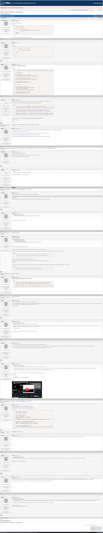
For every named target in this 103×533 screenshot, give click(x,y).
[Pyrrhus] (6, 241)
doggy (2, 42)
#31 (12, 277)
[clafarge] (6, 103)
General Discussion (12, 522)
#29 (12, 213)
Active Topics (74, 10)
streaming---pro (4, 20)
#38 (12, 455)
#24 (12, 99)
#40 (12, 497)
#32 (12, 300)
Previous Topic (4, 17)
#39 (12, 477)
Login (18, 7)
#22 (12, 42)
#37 (12, 435)
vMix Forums (2, 522)
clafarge (2, 99)
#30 (12, 236)
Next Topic (100, 17)
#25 (12, 128)
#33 (12, 321)
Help (81, 10)
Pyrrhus (2, 236)
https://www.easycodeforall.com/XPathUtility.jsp (19, 136)
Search (78, 10)
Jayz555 (2, 151)
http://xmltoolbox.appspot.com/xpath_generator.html (20, 134)
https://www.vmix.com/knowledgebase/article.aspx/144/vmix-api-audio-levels (31, 118)
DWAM (2, 169)
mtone (2, 435)
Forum (70, 10)
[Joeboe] (6, 305)
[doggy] (6, 47)
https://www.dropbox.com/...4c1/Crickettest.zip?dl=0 (20, 377)
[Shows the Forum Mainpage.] (6, 3)
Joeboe (2, 300)
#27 (12, 169)
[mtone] (6, 440)
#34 (12, 343)
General (6, 522)
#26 (12, 151)
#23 (12, 64)
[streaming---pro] (6, 25)
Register (21, 7)
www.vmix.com (97, 3)
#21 (12, 20)
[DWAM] (6, 173)
